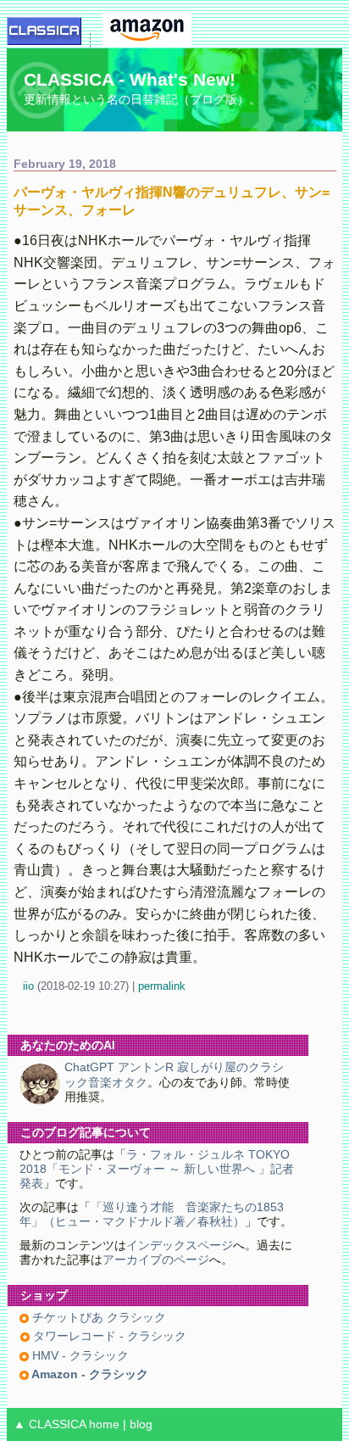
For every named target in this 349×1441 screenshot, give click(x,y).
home (104, 1424)
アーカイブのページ (155, 1260)
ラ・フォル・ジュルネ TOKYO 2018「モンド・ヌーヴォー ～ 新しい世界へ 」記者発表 (156, 1169)
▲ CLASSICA (50, 1424)
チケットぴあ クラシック (97, 1317)
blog (141, 1424)
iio (28, 986)
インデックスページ (179, 1245)
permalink (162, 986)
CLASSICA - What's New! (129, 79)
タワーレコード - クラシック (108, 1336)
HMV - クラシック (79, 1355)
